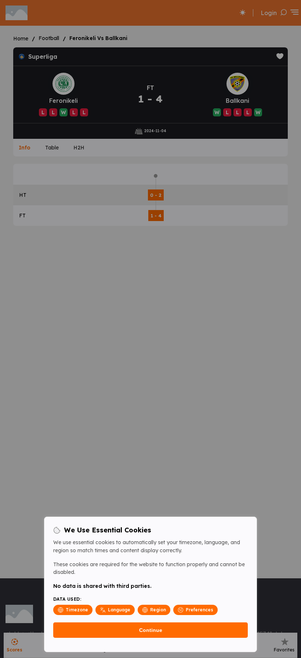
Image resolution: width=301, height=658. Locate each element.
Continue (150, 630)
